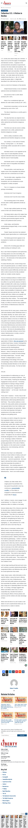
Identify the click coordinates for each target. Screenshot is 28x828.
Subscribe (22, 735)
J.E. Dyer (3, 754)
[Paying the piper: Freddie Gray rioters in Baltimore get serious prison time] (7, 715)
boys (14, 494)
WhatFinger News (7, 803)
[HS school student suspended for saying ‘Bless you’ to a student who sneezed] (21, 715)
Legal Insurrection (7, 781)
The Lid (4, 793)
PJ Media (5, 789)
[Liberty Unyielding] (7, 3)
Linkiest (4, 784)
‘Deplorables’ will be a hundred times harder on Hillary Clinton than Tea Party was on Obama (7, 706)
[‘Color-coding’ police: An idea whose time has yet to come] (21, 700)
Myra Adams (4, 762)
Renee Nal (3, 758)
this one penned (18, 341)
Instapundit (5, 777)
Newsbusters (6, 786)
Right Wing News (6, 791)
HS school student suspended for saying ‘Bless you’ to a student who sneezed (21, 721)
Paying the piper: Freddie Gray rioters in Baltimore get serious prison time (7, 721)
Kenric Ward (22, 762)
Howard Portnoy (5, 750)
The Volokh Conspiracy (8, 798)
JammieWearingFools (7, 779)
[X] (7, 671)
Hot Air (4, 774)
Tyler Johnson (4, 765)
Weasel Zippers (6, 800)
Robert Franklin (6, 18)
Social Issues (8, 7)
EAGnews (5, 772)
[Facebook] (3, 671)
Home (3, 7)
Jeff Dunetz (10, 762)
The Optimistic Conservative (9, 796)
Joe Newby (15, 762)
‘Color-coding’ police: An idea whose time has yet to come (21, 705)
